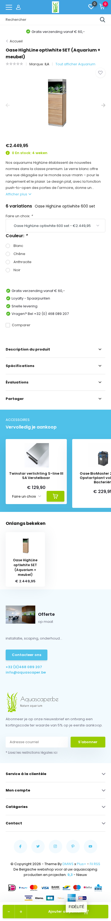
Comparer (21, 325)
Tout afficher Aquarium (75, 64)
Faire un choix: (19, 216)
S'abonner (88, 742)
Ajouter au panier (64, 911)
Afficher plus (17, 194)
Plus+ (81, 863)
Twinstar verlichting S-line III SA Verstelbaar (36, 475)
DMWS (68, 863)
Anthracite (22, 261)
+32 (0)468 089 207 (24, 666)
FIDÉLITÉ (76, 907)
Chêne (19, 253)
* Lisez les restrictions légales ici (31, 752)
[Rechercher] (102, 19)
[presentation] (8, 105)
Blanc (18, 245)
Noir (16, 270)
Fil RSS (95, 863)
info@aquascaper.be (26, 672)
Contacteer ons (26, 654)
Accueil (16, 41)
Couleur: (16, 236)
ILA (47, 64)
